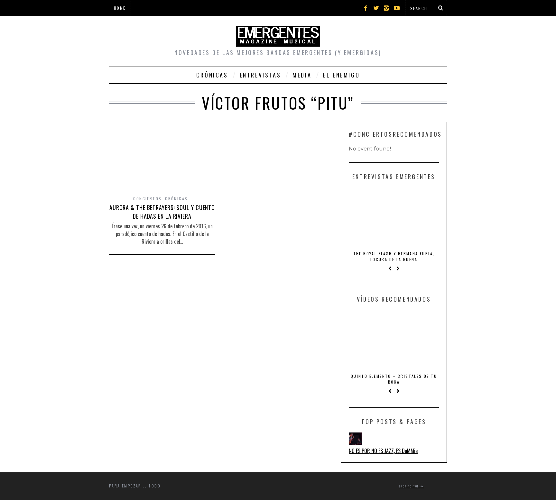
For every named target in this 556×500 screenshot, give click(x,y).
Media (301, 75)
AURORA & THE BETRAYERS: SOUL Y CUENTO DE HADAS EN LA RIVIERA (162, 211)
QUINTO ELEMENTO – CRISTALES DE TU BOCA (394, 379)
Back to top (410, 486)
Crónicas (212, 75)
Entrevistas (260, 75)
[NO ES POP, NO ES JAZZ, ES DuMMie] (355, 443)
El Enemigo (341, 75)
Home (120, 8)
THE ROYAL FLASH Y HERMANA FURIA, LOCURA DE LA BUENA (394, 256)
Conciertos (147, 198)
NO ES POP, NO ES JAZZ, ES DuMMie (383, 451)
